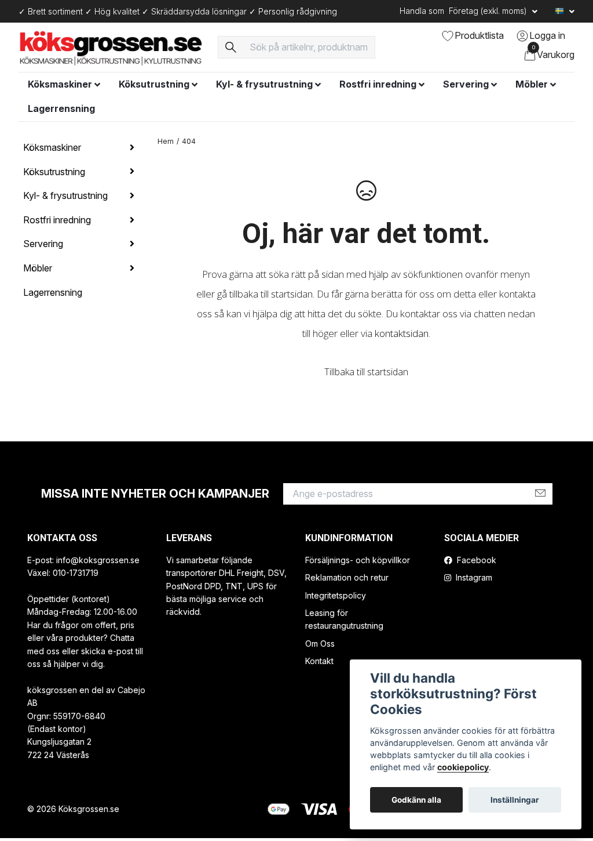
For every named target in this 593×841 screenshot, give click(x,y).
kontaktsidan (402, 333)
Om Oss (320, 643)
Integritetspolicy (335, 595)
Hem (166, 141)
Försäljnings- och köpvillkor (357, 560)
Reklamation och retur (347, 577)
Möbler (531, 84)
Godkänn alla (416, 799)
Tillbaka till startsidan (366, 371)
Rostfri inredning (377, 84)
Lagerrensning (61, 108)
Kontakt (319, 661)
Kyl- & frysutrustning (264, 84)
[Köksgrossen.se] (111, 47)
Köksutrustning (154, 84)
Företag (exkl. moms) (489, 11)
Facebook (475, 560)
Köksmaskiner (60, 84)
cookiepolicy (463, 767)
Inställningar (514, 799)
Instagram (472, 577)
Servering (466, 84)
